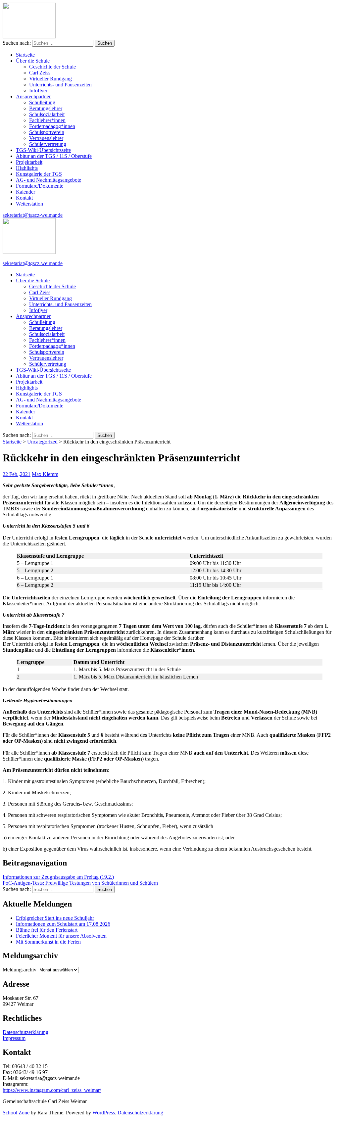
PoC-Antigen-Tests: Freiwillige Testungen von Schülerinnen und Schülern (80, 883)
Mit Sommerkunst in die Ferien (48, 942)
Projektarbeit (29, 162)
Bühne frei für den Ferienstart (46, 930)
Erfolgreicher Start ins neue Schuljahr (55, 918)
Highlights (27, 168)
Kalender (25, 192)
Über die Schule (33, 61)
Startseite (25, 55)
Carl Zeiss (39, 72)
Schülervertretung (47, 144)
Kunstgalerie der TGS (39, 174)
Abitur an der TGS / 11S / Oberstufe (54, 156)
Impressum (14, 1038)
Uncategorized (42, 441)
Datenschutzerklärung (25, 1032)
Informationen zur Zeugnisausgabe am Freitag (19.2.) (58, 877)
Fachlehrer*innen (47, 120)
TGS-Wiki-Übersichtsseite (43, 150)
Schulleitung (42, 102)
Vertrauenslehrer (46, 138)
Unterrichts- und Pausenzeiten (60, 84)
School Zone (17, 1112)
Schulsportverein (46, 132)
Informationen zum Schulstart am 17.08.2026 (63, 924)
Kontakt (24, 198)
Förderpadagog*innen (52, 126)
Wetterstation (29, 204)
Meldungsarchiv (19, 969)
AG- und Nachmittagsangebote (48, 180)
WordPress (103, 1112)
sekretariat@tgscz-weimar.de (33, 215)
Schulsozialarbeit (47, 114)
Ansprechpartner (33, 96)
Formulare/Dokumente (39, 186)
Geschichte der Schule (52, 67)
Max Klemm (45, 474)
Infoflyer (38, 90)
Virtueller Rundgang (50, 78)
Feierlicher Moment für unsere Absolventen (61, 936)
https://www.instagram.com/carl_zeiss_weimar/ (52, 1090)
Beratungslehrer (45, 108)
